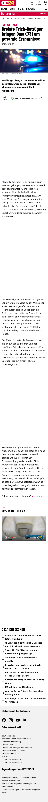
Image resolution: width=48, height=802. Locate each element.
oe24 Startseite (8, 736)
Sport (13, 8)
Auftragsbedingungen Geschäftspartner (19, 778)
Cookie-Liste (7, 744)
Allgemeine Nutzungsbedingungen (17, 739)
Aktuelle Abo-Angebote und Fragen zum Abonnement (19, 785)
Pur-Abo (5, 756)
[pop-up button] (38, 537)
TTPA (4, 792)
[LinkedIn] (25, 720)
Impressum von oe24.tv (12, 762)
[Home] (3, 18)
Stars (21, 8)
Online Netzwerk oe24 (11, 727)
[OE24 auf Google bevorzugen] (40, 98)
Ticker (4, 8)
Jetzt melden (38, 496)
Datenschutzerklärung (11, 741)
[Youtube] (18, 720)
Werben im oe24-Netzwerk (13, 750)
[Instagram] (11, 720)
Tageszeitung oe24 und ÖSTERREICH (18, 769)
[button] (24, 529)
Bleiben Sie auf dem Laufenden (16, 710)
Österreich (8, 13)
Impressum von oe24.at (12, 759)
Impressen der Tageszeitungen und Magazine (21, 789)
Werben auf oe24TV (10, 753)
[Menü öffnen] (45, 9)
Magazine (30, 8)
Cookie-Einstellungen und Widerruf (17, 747)
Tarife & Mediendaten (11, 780)
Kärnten (17, 18)
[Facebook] (4, 720)
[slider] (14, 537)
